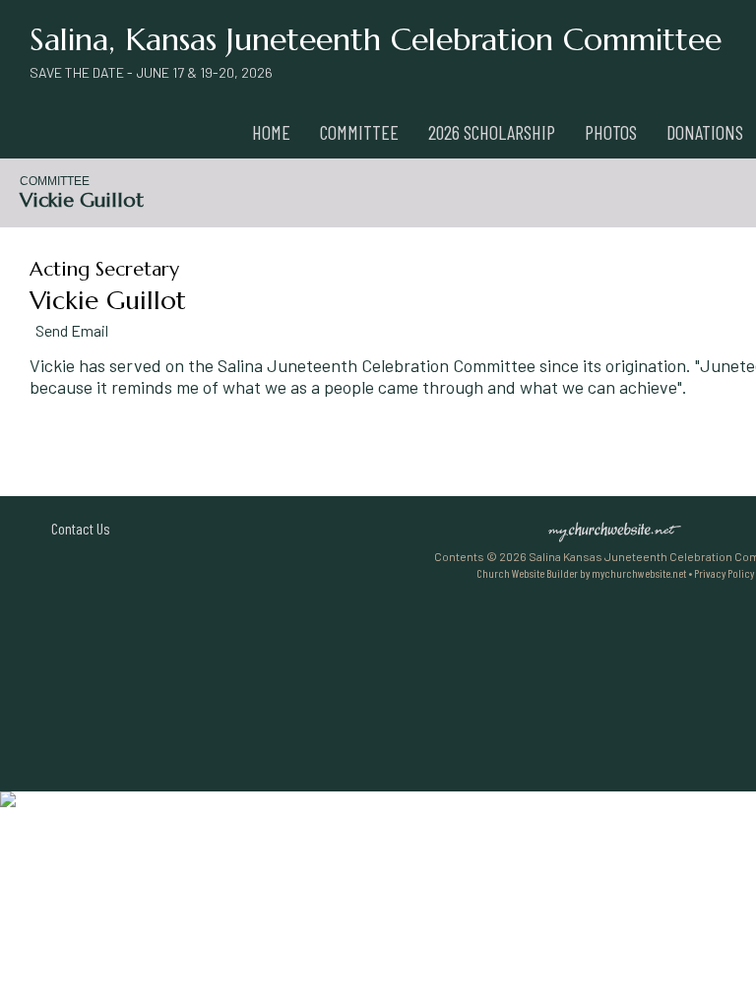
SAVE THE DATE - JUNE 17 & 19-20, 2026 (151, 72)
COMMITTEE (359, 132)
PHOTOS (611, 132)
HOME (271, 132)
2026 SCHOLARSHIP (491, 132)
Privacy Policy (724, 573)
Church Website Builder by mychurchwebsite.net (581, 573)
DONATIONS (704, 132)
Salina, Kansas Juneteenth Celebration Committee (376, 39)
